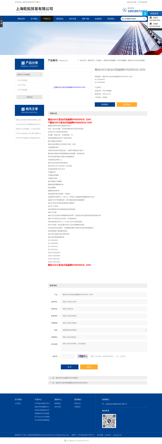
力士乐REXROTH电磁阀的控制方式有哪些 (29, 124)
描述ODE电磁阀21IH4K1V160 (43, 407)
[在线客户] (145, 13)
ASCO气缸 (22, 85)
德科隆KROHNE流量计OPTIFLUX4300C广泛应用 (43, 413)
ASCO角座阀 (22, 80)
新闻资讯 (59, 19)
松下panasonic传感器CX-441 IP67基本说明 (43, 417)
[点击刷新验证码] (82, 356)
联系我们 (111, 19)
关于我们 (34, 19)
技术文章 (72, 19)
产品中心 (46, 19)
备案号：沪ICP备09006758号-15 (83, 435)
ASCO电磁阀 (22, 90)
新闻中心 (58, 399)
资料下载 (85, 19)
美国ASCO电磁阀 (23, 74)
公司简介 (18, 403)
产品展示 (99, 60)
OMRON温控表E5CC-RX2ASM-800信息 (43, 410)
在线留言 (98, 19)
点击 (40, 74)
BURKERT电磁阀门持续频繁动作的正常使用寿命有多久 (29, 138)
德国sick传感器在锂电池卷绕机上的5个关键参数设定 (29, 120)
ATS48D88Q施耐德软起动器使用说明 (43, 420)
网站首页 (21, 19)
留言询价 (126, 104)
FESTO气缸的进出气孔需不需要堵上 (28, 133)
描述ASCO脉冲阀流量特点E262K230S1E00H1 (72, 383)
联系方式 (77, 403)
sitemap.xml (117, 435)
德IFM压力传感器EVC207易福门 (67, 378)
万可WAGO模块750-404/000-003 (43, 403)
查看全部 (29, 97)
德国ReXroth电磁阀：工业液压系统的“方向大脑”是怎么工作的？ (29, 129)
